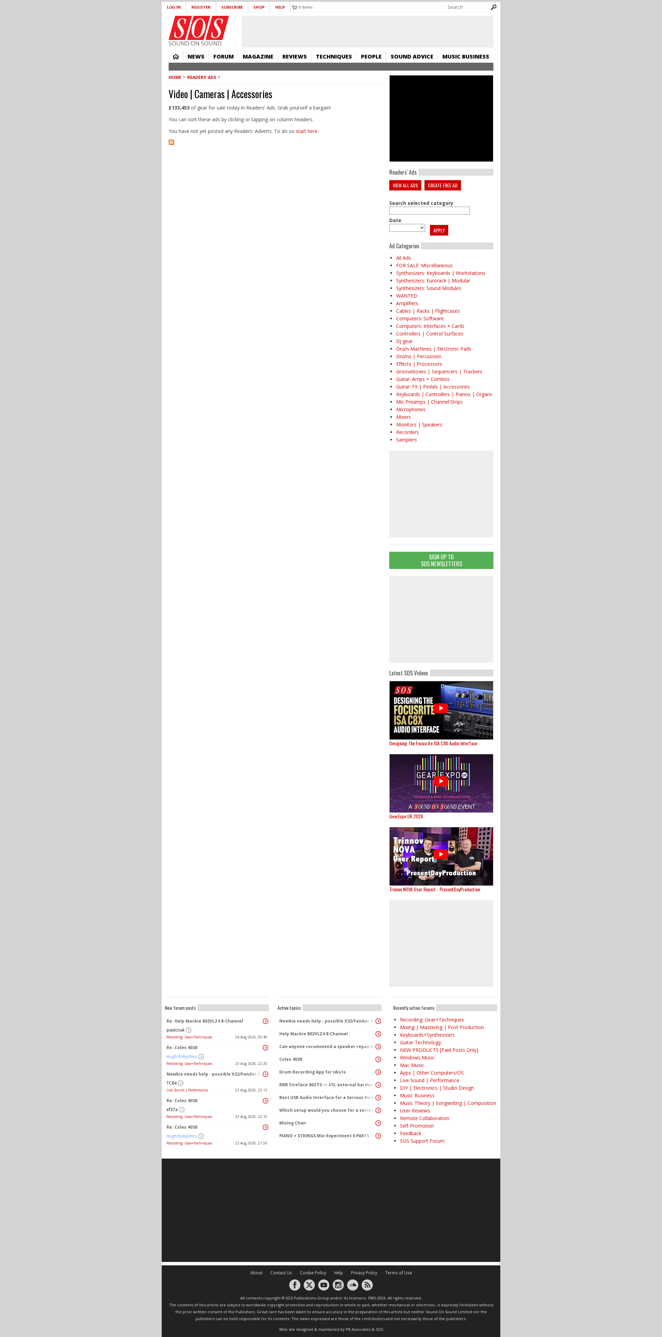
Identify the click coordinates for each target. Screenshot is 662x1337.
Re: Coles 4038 (182, 1047)
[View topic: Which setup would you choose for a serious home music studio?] (378, 1110)
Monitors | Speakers (419, 424)
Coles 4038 (290, 1059)
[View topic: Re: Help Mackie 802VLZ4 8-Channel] (265, 1021)
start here (307, 131)
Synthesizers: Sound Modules (428, 288)
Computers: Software (420, 318)
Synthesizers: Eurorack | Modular (433, 280)
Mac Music (412, 1065)
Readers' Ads (201, 77)
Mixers (403, 417)
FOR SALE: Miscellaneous (424, 265)
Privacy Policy (364, 1273)
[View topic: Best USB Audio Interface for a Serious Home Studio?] (378, 1098)
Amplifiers (407, 303)
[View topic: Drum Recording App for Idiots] (378, 1072)
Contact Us (281, 1273)
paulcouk (175, 1030)
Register (201, 7)
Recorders (407, 432)
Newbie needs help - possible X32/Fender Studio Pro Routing (215, 1074)
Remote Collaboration (424, 1118)
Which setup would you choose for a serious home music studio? (328, 1110)
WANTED (406, 295)
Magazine (258, 56)
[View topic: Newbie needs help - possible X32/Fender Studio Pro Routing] (265, 1074)
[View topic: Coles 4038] (378, 1059)
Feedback (410, 1133)
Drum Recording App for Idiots (312, 1072)
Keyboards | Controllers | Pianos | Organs (444, 394)
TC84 (172, 1083)
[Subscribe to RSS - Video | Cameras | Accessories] (276, 146)
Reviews (294, 56)
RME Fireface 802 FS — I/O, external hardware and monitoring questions (328, 1085)
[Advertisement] (441, 619)
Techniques (334, 56)
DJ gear (404, 341)
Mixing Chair (293, 1123)
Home (176, 56)
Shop (258, 7)
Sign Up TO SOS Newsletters (441, 560)
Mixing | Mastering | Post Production (442, 1027)
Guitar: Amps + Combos (423, 379)
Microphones (410, 409)
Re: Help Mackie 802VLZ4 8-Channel (205, 1021)
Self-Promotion (417, 1125)
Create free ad (443, 185)
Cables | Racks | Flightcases (428, 311)
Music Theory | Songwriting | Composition (448, 1103)
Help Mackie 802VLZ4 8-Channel (313, 1034)
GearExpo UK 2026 (406, 816)
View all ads (405, 185)
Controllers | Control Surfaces (429, 333)
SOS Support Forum (422, 1141)
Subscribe (232, 7)
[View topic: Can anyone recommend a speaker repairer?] (378, 1047)
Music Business (465, 56)
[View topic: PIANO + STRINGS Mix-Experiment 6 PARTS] (378, 1136)
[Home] (199, 28)
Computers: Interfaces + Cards (430, 326)
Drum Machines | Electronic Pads (433, 348)
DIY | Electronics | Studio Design (437, 1088)
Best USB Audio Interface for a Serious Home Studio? (328, 1097)
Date (395, 220)
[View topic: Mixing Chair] (378, 1123)
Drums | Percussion (418, 356)
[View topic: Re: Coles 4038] (265, 1048)
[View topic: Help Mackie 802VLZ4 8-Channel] (378, 1034)
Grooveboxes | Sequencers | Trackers (439, 371)
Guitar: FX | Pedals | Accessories (433, 386)
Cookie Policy (313, 1273)
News (196, 56)
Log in (174, 7)
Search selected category (421, 203)
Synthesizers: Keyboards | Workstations (440, 273)
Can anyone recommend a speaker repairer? (328, 1046)
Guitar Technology (420, 1042)
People (371, 56)
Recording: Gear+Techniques (189, 1037)
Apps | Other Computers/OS (432, 1072)
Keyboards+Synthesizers (427, 1035)
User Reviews (415, 1110)
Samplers (406, 439)
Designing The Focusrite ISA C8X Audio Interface (433, 743)
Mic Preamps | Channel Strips (429, 401)
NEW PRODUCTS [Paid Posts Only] (439, 1050)
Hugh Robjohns (182, 1056)
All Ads (403, 258)
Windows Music (417, 1057)
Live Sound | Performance (187, 1090)
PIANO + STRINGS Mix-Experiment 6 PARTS (324, 1136)
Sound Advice (412, 56)
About (256, 1273)
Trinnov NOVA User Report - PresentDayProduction (434, 889)
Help (280, 7)
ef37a (172, 1109)
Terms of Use (398, 1273)
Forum (223, 56)
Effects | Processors (419, 364)
